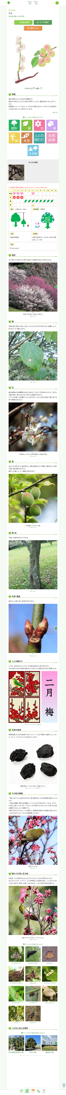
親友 (31, 88)
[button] (56, 287)
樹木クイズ (34, 28)
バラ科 (55, 112)
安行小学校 (12, 10)
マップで (44, 22)
